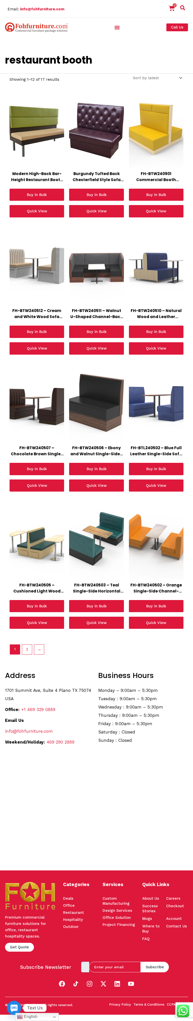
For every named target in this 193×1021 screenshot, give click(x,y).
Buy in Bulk (37, 194)
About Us (150, 898)
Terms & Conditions (148, 1004)
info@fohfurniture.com (42, 9)
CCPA (171, 1004)
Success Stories (150, 908)
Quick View (37, 211)
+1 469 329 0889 (38, 709)
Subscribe (155, 967)
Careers (173, 898)
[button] (182, 9)
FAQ (146, 939)
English (30, 1016)
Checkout (175, 906)
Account (174, 918)
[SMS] (14, 1008)
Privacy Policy (120, 1004)
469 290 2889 (60, 742)
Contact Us (176, 926)
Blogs (147, 918)
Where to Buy (151, 928)
